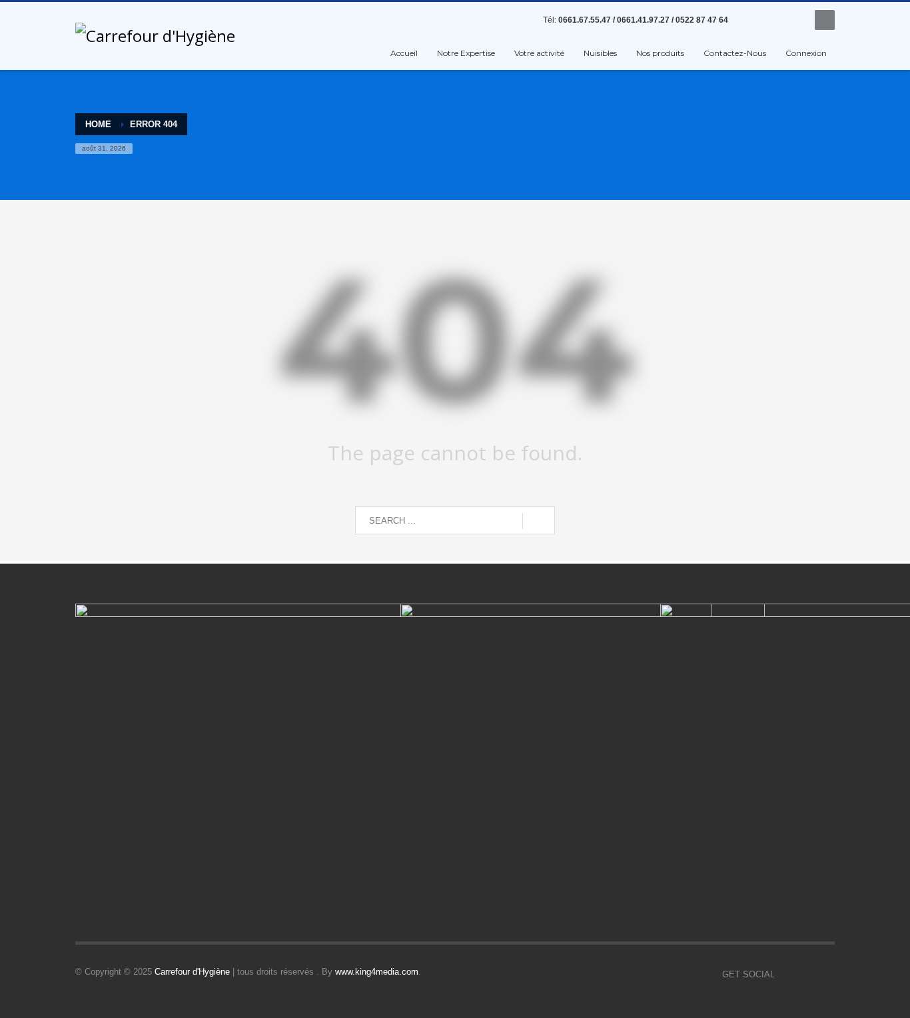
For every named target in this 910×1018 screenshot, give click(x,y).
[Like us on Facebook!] (785, 975)
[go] (538, 521)
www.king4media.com (376, 972)
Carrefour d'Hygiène (192, 972)
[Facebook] (751, 20)
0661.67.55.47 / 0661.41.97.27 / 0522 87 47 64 (643, 20)
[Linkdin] (771, 20)
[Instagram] (791, 20)
